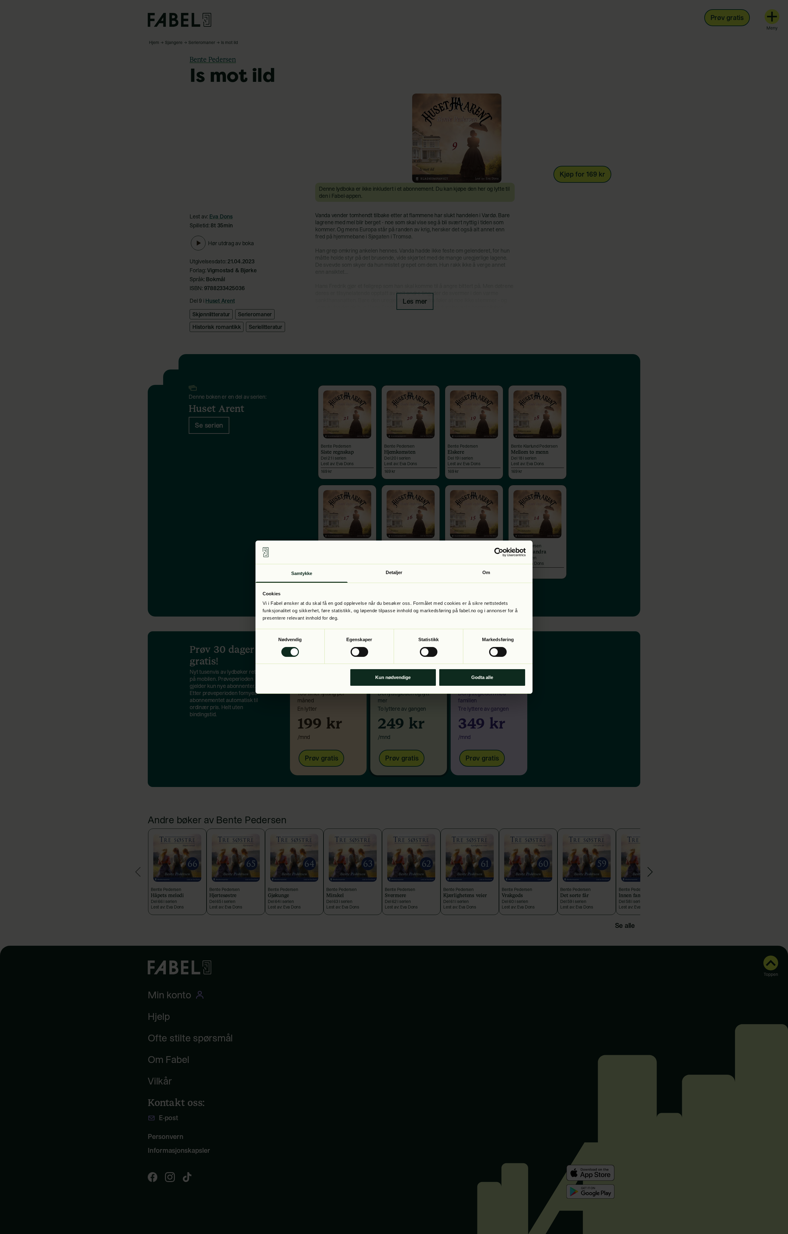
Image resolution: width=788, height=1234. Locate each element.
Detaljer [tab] (394, 572)
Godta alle (482, 677)
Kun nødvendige (393, 677)
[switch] (359, 652)
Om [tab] (486, 572)
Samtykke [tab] (301, 573)
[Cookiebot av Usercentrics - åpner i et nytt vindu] (499, 552)
